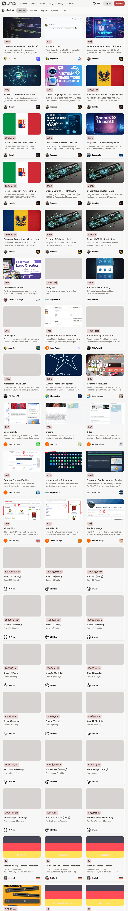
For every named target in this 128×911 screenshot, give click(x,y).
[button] (96, 3)
